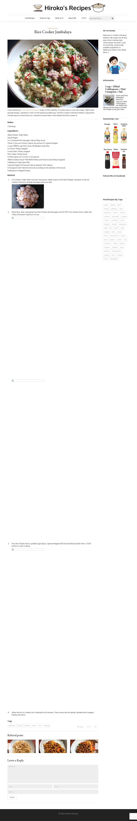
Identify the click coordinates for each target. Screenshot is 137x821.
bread (106, 209)
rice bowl (107, 243)
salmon (122, 243)
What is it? (59, 18)
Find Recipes (30, 18)
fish (111, 228)
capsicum (12, 725)
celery (20, 725)
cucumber (114, 220)
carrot (115, 212)
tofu (113, 255)
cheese (122, 212)
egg (105, 228)
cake (121, 209)
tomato (119, 255)
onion (34, 725)
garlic (116, 228)
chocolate (115, 216)
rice (40, 725)
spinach (106, 251)
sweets (106, 255)
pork (105, 239)
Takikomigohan (53, 28)
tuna (105, 259)
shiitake (114, 247)
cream (106, 220)
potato (112, 239)
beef (119, 205)
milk (113, 232)
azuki (106, 205)
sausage (47, 725)
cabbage (114, 209)
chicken (27, 725)
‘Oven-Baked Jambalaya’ (30, 110)
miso (106, 236)
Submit (12, 797)
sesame (107, 247)
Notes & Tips (45, 18)
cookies (124, 216)
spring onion (116, 251)
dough (114, 224)
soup (121, 247)
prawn (119, 239)
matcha (106, 232)
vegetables (114, 259)
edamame (122, 224)
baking (112, 205)
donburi (106, 224)
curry (122, 220)
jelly (122, 228)
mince (119, 232)
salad (115, 243)
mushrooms (114, 236)
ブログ (83, 18)
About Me (72, 18)
